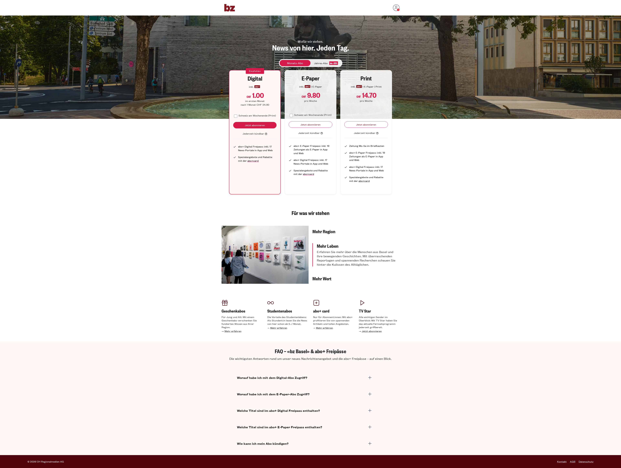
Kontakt (562, 461)
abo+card (253, 160)
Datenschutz (586, 461)
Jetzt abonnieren (372, 331)
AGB (572, 461)
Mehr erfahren (232, 331)
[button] (355, 231)
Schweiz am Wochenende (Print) (257, 115)
